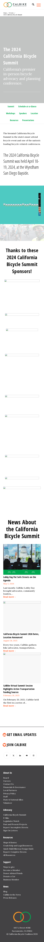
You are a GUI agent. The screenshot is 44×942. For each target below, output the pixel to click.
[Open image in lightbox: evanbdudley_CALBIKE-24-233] (3, 214)
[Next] (35, 203)
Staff (5, 796)
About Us (7, 772)
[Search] (32, 5)
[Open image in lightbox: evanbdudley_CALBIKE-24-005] (17, 214)
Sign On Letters (10, 830)
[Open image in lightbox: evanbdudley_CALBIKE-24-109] (34, 214)
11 (24, 213)
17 (35, 213)
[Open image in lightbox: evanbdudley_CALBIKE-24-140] (24, 214)
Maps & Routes (10, 842)
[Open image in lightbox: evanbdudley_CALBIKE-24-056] (12, 214)
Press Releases (10, 898)
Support (7, 862)
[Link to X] (13, 755)
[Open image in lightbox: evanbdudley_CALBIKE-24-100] (10, 214)
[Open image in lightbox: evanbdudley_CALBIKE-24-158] (27, 214)
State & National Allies (13, 799)
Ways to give (9, 867)
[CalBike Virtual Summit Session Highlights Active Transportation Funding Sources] (22, 668)
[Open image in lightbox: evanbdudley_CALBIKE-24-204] (31, 214)
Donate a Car (9, 876)
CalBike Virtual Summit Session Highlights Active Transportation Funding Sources (18, 689)
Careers (7, 781)
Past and (7, 824)
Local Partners (10, 790)
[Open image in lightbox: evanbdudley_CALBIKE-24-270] (5, 214)
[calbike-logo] (18, 5)
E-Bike (6, 818)
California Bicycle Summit (14, 815)
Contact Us (8, 784)
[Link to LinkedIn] (20, 755)
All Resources (9, 855)
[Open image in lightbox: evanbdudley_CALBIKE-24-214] (29, 214)
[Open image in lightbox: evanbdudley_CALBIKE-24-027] (15, 214)
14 (29, 213)
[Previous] (8, 203)
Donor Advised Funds (13, 873)
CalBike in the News (12, 894)
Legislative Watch (11, 821)
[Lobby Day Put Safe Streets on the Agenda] (22, 559)
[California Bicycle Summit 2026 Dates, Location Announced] (22, 616)
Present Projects (19, 824)
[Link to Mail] (27, 755)
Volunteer (7, 803)
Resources (8, 837)
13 (28, 213)
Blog (5, 891)
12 (26, 213)
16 (33, 213)
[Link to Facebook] (7, 755)
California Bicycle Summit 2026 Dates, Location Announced (21, 635)
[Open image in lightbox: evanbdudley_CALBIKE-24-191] (20, 214)
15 (31, 213)
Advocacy (7, 809)
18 (37, 213)
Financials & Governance (14, 787)
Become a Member (11, 870)
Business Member (11, 879)
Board (6, 778)
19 (39, 213)
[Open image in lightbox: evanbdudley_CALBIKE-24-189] (22, 214)
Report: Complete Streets (15, 852)
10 (22, 213)
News (5, 886)
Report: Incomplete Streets (15, 827)
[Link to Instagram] (33, 755)
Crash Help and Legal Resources (17, 845)
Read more (8, 596)
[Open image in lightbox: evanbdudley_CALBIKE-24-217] (8, 214)
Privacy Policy (9, 793)
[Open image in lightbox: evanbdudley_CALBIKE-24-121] (36, 214)
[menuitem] (32, 5)
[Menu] (37, 5)
